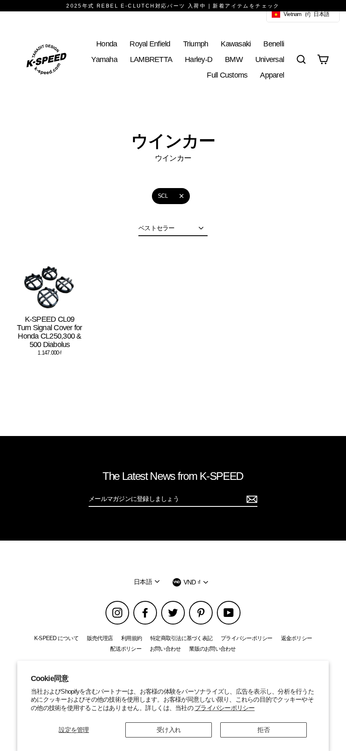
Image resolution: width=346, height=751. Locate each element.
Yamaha (104, 59)
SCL (163, 196)
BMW (234, 59)
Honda (106, 43)
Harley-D (198, 59)
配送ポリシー (125, 649)
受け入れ (169, 729)
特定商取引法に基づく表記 (181, 638)
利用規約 (131, 638)
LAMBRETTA (151, 59)
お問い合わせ (165, 649)
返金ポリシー (296, 638)
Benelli (273, 43)
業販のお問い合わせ (212, 649)
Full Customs (227, 74)
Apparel (272, 74)
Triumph (195, 43)
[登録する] (250, 499)
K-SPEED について (56, 638)
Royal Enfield (150, 43)
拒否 (263, 729)
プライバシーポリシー (225, 707)
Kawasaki (236, 43)
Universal (269, 59)
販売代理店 (100, 638)
